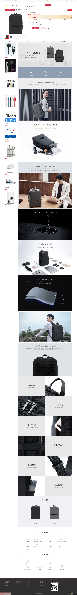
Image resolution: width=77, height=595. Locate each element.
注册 (17, 0)
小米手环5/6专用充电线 (8, 55)
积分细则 (17, 582)
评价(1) (45, 41)
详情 (27, 41)
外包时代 (25, 9)
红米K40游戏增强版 (8, 72)
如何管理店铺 (41, 585)
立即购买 (35, 28)
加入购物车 (44, 28)
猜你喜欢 (63, 41)
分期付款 (29, 581)
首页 (16, 9)
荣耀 (33, 6)
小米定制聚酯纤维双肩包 (9, 156)
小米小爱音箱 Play (8, 204)
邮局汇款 (29, 582)
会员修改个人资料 (41, 582)
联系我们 (6, 582)
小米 (29, 6)
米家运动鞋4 (7, 187)
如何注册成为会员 (19, 581)
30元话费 (6, 139)
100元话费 (6, 123)
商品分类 (20, 9)
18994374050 (54, 579)
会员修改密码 (41, 581)
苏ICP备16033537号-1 (39, 593)
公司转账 (29, 585)
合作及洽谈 (6, 585)
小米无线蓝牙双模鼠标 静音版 (9, 172)
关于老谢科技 (7, 581)
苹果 (28, 6)
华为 (31, 6)
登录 (15, 0)
